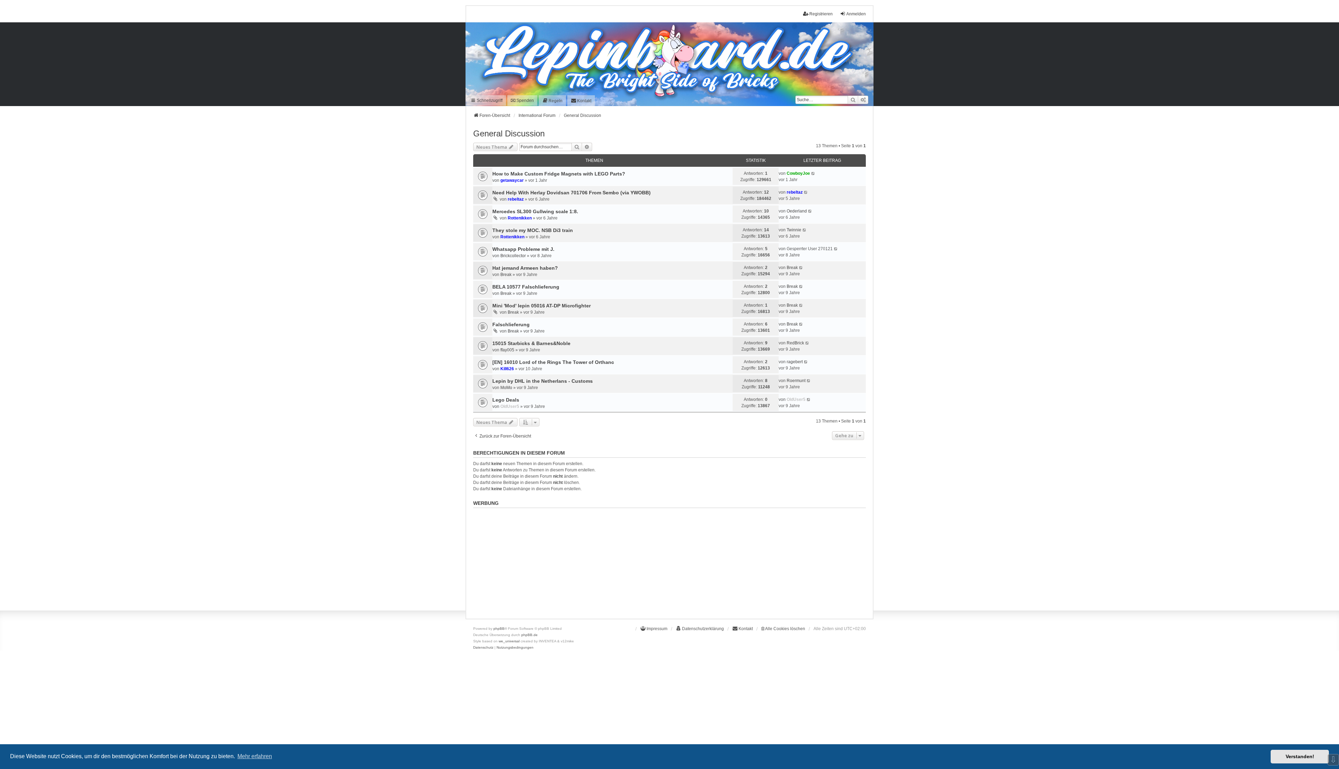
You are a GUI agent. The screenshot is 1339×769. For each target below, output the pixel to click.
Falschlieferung (511, 324)
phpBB (499, 628)
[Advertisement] (669, 560)
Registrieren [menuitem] (821, 14)
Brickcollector (513, 255)
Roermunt (796, 380)
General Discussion (509, 133)
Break (506, 274)
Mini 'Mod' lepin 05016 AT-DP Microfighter (541, 305)
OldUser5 (509, 406)
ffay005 (507, 350)
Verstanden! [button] (1300, 756)
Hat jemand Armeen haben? (525, 268)
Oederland (797, 211)
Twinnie (794, 229)
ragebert (795, 361)
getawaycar (512, 180)
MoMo (506, 387)
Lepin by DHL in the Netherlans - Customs (542, 381)
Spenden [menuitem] (524, 100)
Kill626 (507, 368)
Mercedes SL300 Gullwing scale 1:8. (535, 211)
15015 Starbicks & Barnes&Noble (531, 343)
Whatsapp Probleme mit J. (523, 249)
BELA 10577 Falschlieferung (525, 287)
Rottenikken (520, 218)
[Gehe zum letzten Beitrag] (813, 173)
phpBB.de (529, 635)
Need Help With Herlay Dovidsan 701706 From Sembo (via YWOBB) (571, 192)
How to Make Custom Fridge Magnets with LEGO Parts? (558, 174)
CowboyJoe (798, 173)
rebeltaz (516, 199)
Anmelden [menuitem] (856, 14)
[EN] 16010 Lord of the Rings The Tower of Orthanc (553, 362)
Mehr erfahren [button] (254, 756)
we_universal (509, 641)
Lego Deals (505, 400)
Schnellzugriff (489, 100)
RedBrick (795, 343)
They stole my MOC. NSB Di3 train (532, 230)
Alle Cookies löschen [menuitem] (784, 628)
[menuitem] (552, 100)
